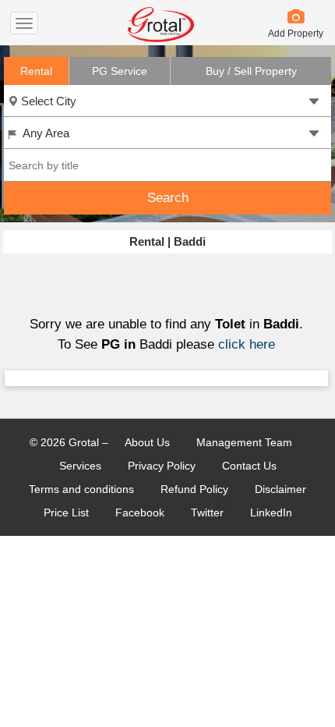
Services (80, 465)
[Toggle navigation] (24, 23)
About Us (147, 442)
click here (246, 344)
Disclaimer (280, 489)
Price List (66, 512)
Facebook (139, 512)
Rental (36, 71)
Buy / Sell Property (251, 71)
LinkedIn (271, 512)
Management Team (244, 442)
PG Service (119, 71)
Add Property (295, 33)
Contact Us (249, 465)
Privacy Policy (162, 465)
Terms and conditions (81, 489)
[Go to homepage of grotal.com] (160, 38)
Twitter (207, 512)
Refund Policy (194, 489)
